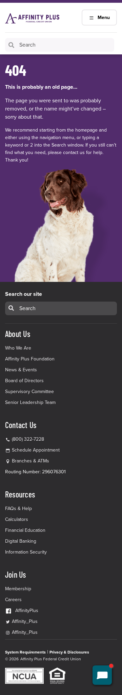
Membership (18, 589)
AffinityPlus (26, 610)
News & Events (21, 370)
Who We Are (18, 348)
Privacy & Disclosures (69, 652)
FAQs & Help (18, 508)
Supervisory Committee (29, 391)
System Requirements (25, 652)
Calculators (16, 519)
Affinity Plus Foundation (30, 359)
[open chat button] (102, 675)
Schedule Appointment (36, 450)
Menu (104, 17)
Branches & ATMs (30, 461)
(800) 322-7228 (27, 439)
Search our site (23, 294)
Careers (13, 600)
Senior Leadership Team (30, 402)
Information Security (26, 552)
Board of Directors (24, 381)
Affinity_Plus (24, 621)
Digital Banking (20, 541)
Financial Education (25, 530)
